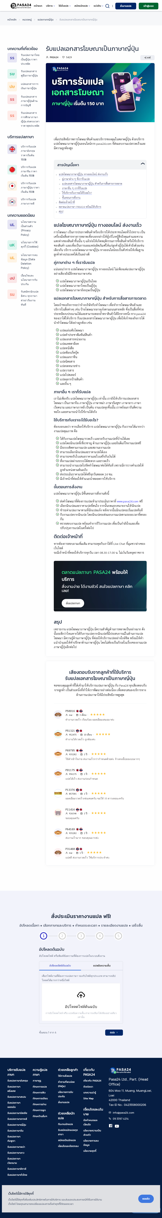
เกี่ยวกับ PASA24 (92, 1080)
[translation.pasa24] (110, 1126)
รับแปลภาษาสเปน (16, 1097)
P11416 (70, 809)
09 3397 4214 (121, 1118)
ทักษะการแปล (40, 1087)
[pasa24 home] (21, 5)
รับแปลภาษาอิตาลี (16, 1169)
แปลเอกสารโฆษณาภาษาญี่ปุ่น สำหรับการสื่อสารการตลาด (92, 183)
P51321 (70, 730)
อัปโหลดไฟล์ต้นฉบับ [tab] (60, 965)
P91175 (70, 770)
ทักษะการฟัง (39, 1092)
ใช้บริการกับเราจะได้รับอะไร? (77, 192)
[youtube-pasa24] (117, 1126)
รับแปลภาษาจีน (15, 1131)
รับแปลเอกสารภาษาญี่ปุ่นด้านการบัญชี (29, 101)
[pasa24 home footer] (120, 1070)
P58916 (70, 711)
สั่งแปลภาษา (73, 603)
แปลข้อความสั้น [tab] (102, 965)
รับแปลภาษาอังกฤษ (17, 1080)
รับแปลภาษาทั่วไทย (17, 1175)
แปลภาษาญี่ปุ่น (45, 19)
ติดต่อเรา (88, 1087)
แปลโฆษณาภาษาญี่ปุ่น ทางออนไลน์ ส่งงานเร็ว (83, 174)
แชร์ (149, 57)
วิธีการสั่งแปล (65, 1076)
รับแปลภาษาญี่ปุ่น (16, 1125)
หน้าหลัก (11, 19)
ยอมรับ (146, 1199)
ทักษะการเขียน (40, 1098)
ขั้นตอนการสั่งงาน (71, 197)
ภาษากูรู (37, 1080)
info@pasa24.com (123, 1112)
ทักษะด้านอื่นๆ (40, 1116)
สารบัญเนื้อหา (68, 165)
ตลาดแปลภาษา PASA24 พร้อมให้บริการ (80, 206)
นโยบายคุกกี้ (89, 1151)
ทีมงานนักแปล (65, 1124)
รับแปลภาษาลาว (15, 1153)
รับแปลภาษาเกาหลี (17, 1119)
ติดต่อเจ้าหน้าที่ (67, 202)
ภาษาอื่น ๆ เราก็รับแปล (74, 188)
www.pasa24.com (127, 501)
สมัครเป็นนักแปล (67, 1140)
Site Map (88, 1098)
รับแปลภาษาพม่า (16, 1147)
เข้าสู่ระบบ (148, 6)
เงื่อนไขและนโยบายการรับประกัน (29, 280)
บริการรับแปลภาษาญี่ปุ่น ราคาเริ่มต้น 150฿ (30, 187)
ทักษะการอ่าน (39, 1104)
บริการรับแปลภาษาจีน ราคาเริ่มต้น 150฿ (29, 171)
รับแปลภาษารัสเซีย (17, 1113)
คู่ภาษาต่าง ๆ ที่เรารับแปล (76, 179)
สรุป (61, 211)
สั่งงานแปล (125, 6)
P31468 (70, 849)
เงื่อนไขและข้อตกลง (68, 1146)
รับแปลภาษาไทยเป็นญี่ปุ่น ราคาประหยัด (30, 59)
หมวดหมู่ (27, 19)
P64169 (70, 829)
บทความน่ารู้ (89, 1092)
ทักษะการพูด (39, 1110)
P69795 (70, 750)
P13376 (70, 789)
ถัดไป (112, 1032)
